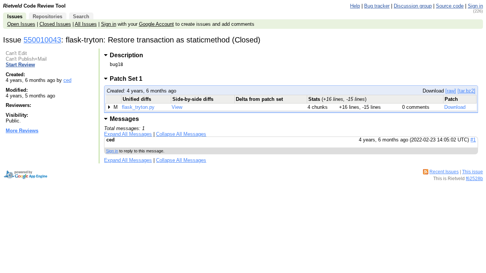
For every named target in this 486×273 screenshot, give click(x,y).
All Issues (86, 24)
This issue (472, 171)
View (177, 107)
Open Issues (21, 24)
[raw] (450, 91)
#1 (473, 140)
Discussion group (413, 6)
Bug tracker (377, 6)
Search (81, 16)
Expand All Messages (128, 134)
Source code (450, 6)
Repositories (47, 16)
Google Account (156, 24)
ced (67, 80)
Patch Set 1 (128, 78)
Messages (124, 119)
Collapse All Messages (181, 134)
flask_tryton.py (138, 107)
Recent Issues (444, 171)
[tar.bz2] (466, 91)
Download (454, 107)
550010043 (42, 40)
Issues (14, 16)
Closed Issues (55, 24)
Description (126, 55)
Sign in (475, 6)
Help (355, 6)
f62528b (474, 178)
